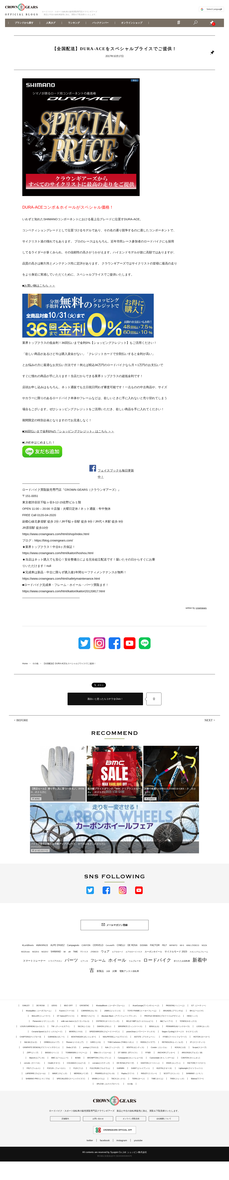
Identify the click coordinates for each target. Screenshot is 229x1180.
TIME (75, 952)
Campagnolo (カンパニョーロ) (130, 1058)
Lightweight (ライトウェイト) (191, 1068)
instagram (122, 1140)
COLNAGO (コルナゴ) (76, 1063)
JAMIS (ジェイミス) (112, 1011)
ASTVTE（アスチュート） (145, 1037)
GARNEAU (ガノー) (56, 1037)
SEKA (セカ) (154, 1026)
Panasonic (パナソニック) (43, 1021)
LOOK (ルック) (202, 1026)
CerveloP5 (110, 945)
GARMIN (120, 1068)
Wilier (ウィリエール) (102, 1053)
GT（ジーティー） (199, 1005)
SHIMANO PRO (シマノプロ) (38, 1079)
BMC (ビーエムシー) (59, 1058)
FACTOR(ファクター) (196, 1063)
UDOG (54, 1005)
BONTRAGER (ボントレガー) (83, 1037)
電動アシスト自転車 (129, 971)
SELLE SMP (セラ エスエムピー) (139, 1021)
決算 (108, 971)
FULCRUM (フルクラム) (100, 1068)
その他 (130, 1084)
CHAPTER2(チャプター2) (30, 1037)
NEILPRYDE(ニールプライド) (115, 1037)
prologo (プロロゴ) (90, 1047)
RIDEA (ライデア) (147, 1042)
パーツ (71, 960)
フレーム (98, 960)
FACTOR (155, 945)
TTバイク (84, 952)
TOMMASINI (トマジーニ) (76, 1053)
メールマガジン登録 (117, 925)
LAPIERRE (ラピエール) (35, 1073)
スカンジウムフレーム (199, 952)
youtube (138, 1140)
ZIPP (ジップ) (32, 1053)
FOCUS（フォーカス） (57, 1068)
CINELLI (121, 945)
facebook (105, 1140)
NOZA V (44, 952)
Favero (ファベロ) (66, 1011)
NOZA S (35, 952)
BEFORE (22, 720)
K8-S (182, 945)
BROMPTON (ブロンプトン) (99, 1058)
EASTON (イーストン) (150, 1063)
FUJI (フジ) (78, 1068)
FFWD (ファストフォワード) (175, 1037)
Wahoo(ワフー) (197, 1079)
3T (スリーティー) (197, 1042)
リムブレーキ (135, 961)
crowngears (201, 608)
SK (64, 952)
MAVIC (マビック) (59, 1073)
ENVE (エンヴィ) (173, 1063)
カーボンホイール (41, 851)
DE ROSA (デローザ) (125, 1063)
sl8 (69, 952)
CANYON (86, 945)
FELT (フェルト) (33, 1068)
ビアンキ (84, 961)
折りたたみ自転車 (182, 961)
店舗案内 (65, 1119)
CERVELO (98, 945)
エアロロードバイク (134, 952)
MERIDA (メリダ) (81, 1073)
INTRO (37, 799)
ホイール (117, 960)
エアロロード (117, 952)
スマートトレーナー (34, 960)
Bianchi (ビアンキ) (36, 1058)
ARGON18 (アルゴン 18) (192, 1053)
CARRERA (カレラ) (89, 1011)
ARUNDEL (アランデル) (173, 1011)
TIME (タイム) (157, 1079)
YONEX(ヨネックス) (188, 1021)
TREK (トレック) (177, 1079)
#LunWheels (28, 945)
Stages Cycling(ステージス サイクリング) (179, 1032)
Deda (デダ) (71, 1047)
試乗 (114, 971)
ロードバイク (157, 960)
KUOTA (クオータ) (164, 1068)
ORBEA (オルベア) (51, 1042)
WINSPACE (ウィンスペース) (130, 1026)
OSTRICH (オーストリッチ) (107, 1021)
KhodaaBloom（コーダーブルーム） (111, 1005)
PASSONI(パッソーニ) (175, 1005)
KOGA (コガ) (180, 1047)
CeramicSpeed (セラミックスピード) (47, 1032)
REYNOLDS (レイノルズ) (172, 1042)
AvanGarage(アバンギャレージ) (146, 1005)
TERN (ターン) (138, 1079)
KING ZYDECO (192, 945)
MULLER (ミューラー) (41, 1016)
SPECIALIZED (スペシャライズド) (71, 1079)
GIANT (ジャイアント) (140, 1068)
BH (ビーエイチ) (196, 1011)
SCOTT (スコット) (171, 1073)
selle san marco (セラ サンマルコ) (75, 1021)
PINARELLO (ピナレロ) (104, 1073)
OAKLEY (26, 1005)
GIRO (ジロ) (95, 1042)
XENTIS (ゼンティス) (135, 1047)
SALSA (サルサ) (30, 1042)
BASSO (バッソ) (52, 1053)
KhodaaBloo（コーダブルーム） (39, 1011)
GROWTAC (84, 1005)
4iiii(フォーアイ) (166, 1021)
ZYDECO (151, 799)
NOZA (204, 945)
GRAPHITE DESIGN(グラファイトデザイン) (41, 1047)
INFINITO (173, 945)
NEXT (209, 720)
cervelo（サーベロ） (32, 1063)
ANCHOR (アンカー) (166, 1053)
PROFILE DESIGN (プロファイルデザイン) (162, 1016)
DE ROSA (132, 945)
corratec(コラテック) (101, 1063)
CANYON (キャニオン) (190, 1058)
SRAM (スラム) (98, 1079)
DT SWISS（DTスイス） (128, 1053)
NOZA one (25, 952)
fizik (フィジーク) (112, 1047)
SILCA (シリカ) (84, 1026)
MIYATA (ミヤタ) (75, 1032)
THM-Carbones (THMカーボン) (121, 1042)
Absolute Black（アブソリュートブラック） (119, 1016)
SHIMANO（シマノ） (195, 1073)
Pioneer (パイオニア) (74, 1042)
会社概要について (163, 1119)
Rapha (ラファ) (127, 1073)
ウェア (105, 951)
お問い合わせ (98, 1119)
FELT (164, 945)
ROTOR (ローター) (201, 1037)
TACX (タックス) (118, 1079)
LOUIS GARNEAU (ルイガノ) (32, 1026)
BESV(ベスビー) (88, 1016)
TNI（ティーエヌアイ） (61, 1026)
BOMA (77, 1058)
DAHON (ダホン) (104, 1026)
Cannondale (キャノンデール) (162, 1058)
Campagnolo (73, 945)
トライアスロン (55, 961)
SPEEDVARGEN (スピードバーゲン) (104, 1032)
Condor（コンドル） (159, 1047)
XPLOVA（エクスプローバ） (108, 1084)
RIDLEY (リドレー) (149, 1073)
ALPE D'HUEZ (57, 945)
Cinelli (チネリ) (54, 1063)
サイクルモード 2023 (176, 951)
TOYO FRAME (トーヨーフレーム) (141, 1011)
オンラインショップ (131, 23)
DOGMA (144, 945)
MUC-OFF (68, 1005)
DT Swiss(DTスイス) (65, 1016)
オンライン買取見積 (131, 1119)
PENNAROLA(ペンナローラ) (178, 1026)
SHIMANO (56, 951)
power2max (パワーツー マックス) (140, 1032)
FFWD (148, 1053)
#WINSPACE (42, 945)
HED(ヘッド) (192, 1016)
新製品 (100, 971)
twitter (90, 1140)
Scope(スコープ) (199, 1047)
